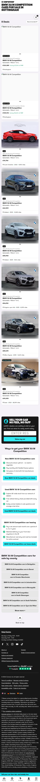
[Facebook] (2, 645)
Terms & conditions (6, 680)
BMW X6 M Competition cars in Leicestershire (20, 582)
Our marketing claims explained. (12, 711)
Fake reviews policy (6, 685)
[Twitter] (7, 645)
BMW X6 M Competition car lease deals (20, 544)
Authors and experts (7, 655)
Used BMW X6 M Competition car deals (20, 511)
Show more (19, 610)
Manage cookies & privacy (20, 680)
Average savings (6, 714)
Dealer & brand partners (28, 652)
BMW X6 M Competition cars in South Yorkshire (20, 600)
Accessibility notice (6, 688)
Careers (23, 650)
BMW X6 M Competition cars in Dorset (20, 569)
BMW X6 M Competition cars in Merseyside (20, 587)
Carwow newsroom (7, 658)
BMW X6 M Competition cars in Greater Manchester (20, 576)
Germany (12, 693)
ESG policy (15, 683)
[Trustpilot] (20, 669)
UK (5, 693)
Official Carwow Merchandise (10, 661)
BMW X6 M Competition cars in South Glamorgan (20, 594)
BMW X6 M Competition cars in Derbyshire (20, 564)
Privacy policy (24, 683)
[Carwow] (7, 2)
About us (4, 650)
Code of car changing (19, 688)
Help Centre (6, 632)
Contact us (4, 652)
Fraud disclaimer (6, 683)
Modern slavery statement (21, 685)
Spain (21, 693)
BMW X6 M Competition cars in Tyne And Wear (20, 606)
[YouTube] (17, 645)
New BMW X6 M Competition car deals (20, 478)
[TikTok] (22, 645)
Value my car (20, 439)
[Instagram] (12, 645)
